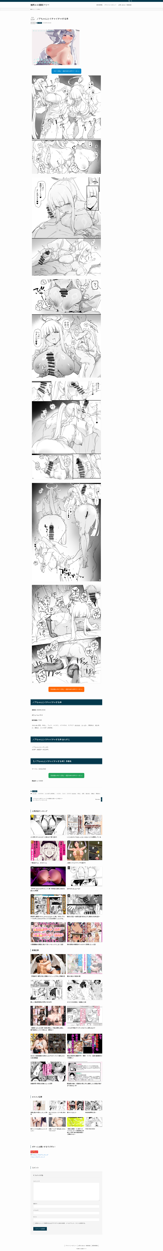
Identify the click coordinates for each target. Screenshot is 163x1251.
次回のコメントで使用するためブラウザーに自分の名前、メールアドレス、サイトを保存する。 (60, 1223)
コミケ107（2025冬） (50, 793)
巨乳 (83, 793)
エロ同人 (40, 22)
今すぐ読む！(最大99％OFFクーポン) (66, 71)
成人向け (88, 793)
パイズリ (59, 793)
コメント (36, 1181)
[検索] (131, 1)
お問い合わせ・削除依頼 (84, 1245)
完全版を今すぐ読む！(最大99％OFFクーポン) (66, 689)
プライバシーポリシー (70, 1245)
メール (35, 1210)
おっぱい (35, 793)
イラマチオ (40, 793)
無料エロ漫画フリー (40, 5)
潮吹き (92, 793)
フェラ (63, 793)
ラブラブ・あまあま (71, 793)
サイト (35, 1217)
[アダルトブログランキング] (39, 1155)
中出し (79, 793)
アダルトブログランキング (38, 1157)
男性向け (98, 793)
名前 (35, 1203)
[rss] (129, 1)
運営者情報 (95, 1245)
